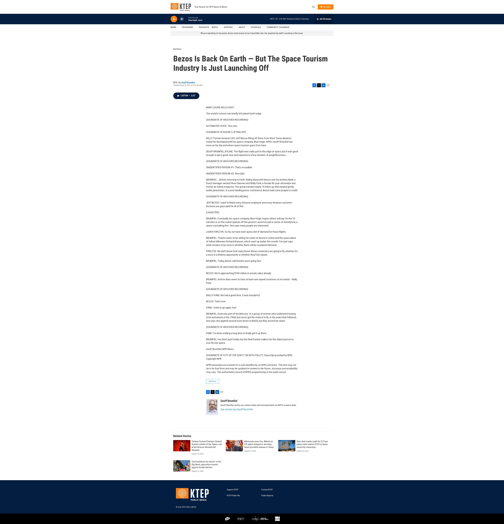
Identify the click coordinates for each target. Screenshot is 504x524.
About (242, 27)
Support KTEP (232, 490)
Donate (327, 7)
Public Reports (267, 496)
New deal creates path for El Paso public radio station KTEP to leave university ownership (312, 444)
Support (228, 27)
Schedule (256, 27)
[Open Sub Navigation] (178, 27)
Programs (187, 27)
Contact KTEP (267, 490)
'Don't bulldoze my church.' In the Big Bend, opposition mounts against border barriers (206, 464)
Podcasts (204, 27)
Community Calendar (278, 27)
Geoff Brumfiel (188, 82)
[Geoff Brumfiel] (212, 407)
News (173, 27)
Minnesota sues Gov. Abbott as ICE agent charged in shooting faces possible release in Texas (259, 444)
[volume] (182, 19)
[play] (174, 19)
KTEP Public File (233, 496)
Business (177, 49)
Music (215, 27)
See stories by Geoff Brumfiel (236, 409)
